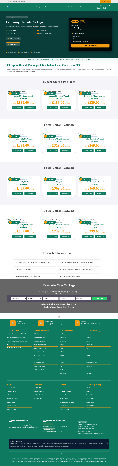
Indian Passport (11, 395)
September (89, 359)
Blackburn (62, 355)
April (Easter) (89, 344)
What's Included (64, 398)
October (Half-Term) (91, 362)
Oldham (62, 377)
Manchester (63, 337)
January (88, 334)
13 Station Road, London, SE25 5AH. (16, 334)
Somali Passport (11, 402)
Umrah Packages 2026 (39, 337)
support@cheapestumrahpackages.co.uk (58, 324)
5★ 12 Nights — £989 (39, 359)
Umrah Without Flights (39, 366)
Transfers (71, 7)
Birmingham (63, 341)
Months (55, 7)
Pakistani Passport (11, 391)
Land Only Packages (38, 362)
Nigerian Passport (11, 405)
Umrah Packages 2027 (39, 341)
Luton (61, 348)
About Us (88, 387)
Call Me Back (101, 8)
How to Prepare (64, 405)
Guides (80, 7)
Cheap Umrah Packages (39, 344)
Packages (38, 7)
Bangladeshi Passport (12, 398)
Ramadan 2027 (90, 373)
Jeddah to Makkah (38, 387)
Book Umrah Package (90, 45)
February (88, 337)
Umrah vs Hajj (63, 395)
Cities (47, 7)
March (88, 341)
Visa (62, 7)
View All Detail (17, 107)
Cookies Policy (90, 405)
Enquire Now (30, 107)
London (62, 334)
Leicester (62, 352)
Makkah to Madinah (38, 391)
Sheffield (62, 369)
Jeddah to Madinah (38, 395)
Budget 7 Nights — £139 (39, 348)
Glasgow (62, 362)
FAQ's (88, 409)
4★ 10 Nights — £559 (39, 355)
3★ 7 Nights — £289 (38, 352)
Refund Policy (90, 402)
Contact (88, 391)
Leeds (61, 366)
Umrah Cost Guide (65, 387)
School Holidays (90, 377)
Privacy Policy (90, 398)
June (87, 348)
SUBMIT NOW (99, 298)
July (87, 352)
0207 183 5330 (105, 5)
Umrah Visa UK (11, 387)
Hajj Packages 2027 (38, 369)
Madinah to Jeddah (38, 398)
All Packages (36, 334)
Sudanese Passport (11, 409)
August (88, 355)
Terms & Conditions (91, 395)
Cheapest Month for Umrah (67, 402)
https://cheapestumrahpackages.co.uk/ (16, 337)
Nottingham (63, 373)
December (89, 369)
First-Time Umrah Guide (66, 391)
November (89, 366)
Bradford (62, 344)
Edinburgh (62, 359)
